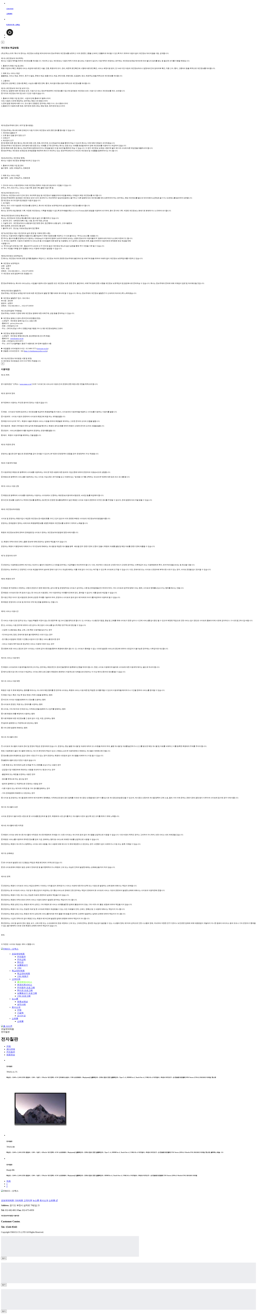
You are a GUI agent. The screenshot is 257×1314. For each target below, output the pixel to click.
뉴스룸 (15, 999)
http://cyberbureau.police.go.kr (35, 351)
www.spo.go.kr (42, 349)
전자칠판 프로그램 (26, 987)
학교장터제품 (18, 971)
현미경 (20, 962)
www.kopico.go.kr (16, 338)
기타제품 (18, 1200)
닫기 (4, 1258)
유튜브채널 (22, 1001)
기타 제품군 (22, 976)
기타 (19, 968)
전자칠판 (21, 957)
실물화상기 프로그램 (27, 993)
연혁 (19, 1010)
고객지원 (16, 979)
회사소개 (16, 1007)
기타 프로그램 (24, 996)
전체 (8, 1046)
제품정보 (10, 1055)
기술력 (20, 1013)
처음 (8, 1181)
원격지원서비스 (24, 985)
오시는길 (21, 1016)
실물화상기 (22, 965)
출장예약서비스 (24, 982)
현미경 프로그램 (25, 990)
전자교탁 (21, 959)
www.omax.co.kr (26, 384)
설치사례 (21, 1004)
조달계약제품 (18, 954)
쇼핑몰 (15, 1018)
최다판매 (10, 1049)
